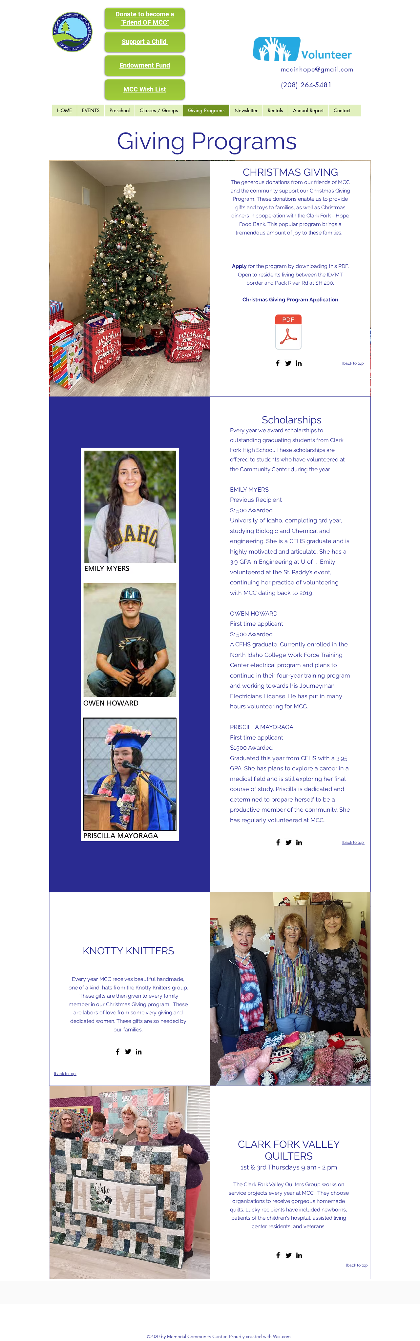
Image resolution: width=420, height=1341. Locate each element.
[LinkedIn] (299, 363)
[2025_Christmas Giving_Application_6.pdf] (288, 333)
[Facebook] (278, 363)
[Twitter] (288, 363)
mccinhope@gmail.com (317, 69)
